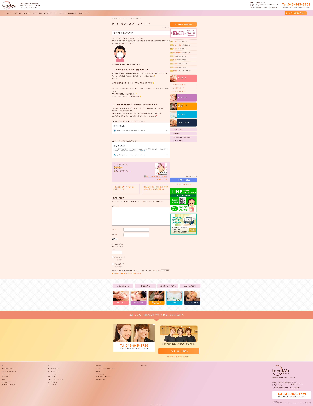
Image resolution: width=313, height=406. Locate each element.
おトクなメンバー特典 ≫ (167, 286)
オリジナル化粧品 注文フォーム (103, 376)
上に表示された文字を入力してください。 (117, 246)
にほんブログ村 (162, 179)
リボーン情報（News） (8, 368)
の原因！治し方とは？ (180, 71)
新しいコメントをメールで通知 (119, 258)
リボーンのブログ (6, 382)
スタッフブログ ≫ (190, 286)
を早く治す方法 (178, 63)
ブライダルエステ (52, 382)
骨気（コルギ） (52, 376)
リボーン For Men (60, 13)
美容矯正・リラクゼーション (55, 379)
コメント (115, 206)
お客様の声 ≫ (145, 286)
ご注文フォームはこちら (183, 184)
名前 (114, 229)
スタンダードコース (179, 85)
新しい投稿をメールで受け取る (119, 265)
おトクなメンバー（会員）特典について (105, 368)
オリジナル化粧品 (183, 180)
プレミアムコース (178, 88)
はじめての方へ (178, 130)
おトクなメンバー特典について (182, 137)
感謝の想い (144, 366)
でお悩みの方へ (178, 41)
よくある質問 (72, 13)
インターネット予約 (100, 379)
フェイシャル (51, 366)
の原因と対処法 (178, 67)
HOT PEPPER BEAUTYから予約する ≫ (179, 357)
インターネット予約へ (179, 351)
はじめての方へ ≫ (123, 286)
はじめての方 (98, 366)
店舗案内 (80, 13)
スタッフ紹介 (48, 13)
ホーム (9, 13)
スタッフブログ (178, 141)
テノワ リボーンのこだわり (21, 13)
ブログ (87, 13)
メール (115, 234)
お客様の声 (176, 133)
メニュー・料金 (37, 13)
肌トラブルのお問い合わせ (295, 13)
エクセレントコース (179, 91)
